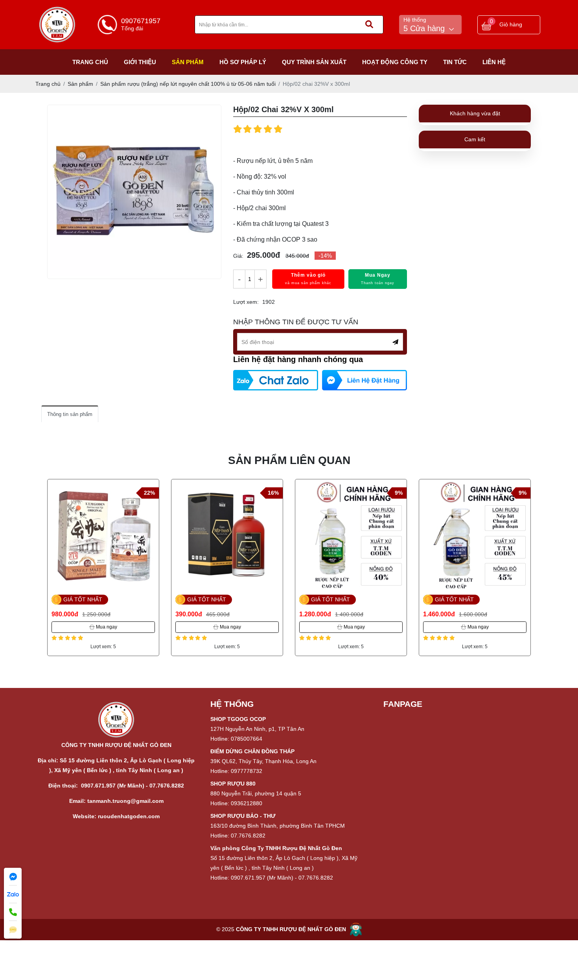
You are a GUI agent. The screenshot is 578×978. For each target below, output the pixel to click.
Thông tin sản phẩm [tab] (69, 414)
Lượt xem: (246, 302)
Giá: (238, 256)
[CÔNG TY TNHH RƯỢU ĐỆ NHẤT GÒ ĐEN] (57, 10)
